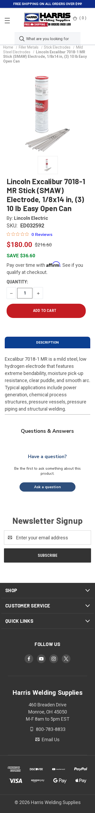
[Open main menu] (7, 20)
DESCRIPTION (47, 342)
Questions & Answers (47, 431)
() (82, 18)
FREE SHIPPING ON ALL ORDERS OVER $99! (47, 4)
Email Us (50, 739)
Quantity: (17, 281)
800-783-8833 (50, 729)
